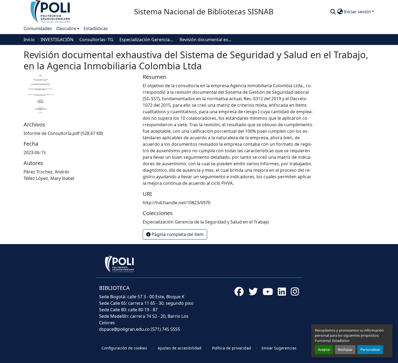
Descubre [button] (66, 28)
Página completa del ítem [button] (177, 234)
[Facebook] (239, 291)
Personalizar (370, 349)
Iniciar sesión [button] (358, 12)
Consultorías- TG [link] (96, 40)
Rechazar (345, 349)
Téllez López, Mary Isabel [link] (49, 178)
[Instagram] (295, 291)
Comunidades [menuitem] (38, 28)
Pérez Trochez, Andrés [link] (46, 172)
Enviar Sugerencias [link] (279, 348)
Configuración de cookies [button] (124, 348)
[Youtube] (268, 291)
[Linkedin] (282, 291)
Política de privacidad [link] (231, 348)
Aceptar (324, 349)
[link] (80, 133)
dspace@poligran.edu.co (124, 329)
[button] (51, 11)
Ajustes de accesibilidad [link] (179, 348)
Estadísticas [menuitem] (96, 28)
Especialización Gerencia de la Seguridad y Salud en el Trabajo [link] (146, 40)
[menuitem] (67, 28)
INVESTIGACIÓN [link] (57, 40)
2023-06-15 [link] (35, 152)
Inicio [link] (29, 40)
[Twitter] (253, 291)
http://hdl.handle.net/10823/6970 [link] (176, 203)
